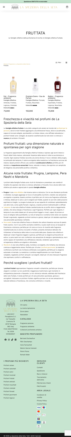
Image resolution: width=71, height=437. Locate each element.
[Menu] (4, 7)
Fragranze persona (26, 323)
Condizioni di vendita (41, 396)
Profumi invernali (9, 375)
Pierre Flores (24, 351)
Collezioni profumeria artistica (31, 330)
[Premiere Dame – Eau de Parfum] (35, 84)
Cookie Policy (42, 404)
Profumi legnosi (9, 398)
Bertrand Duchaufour (27, 338)
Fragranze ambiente (27, 326)
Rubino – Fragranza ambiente (55, 97)
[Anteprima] (20, 81)
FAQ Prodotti (41, 386)
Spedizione (41, 371)
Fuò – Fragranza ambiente (10, 97)
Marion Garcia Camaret (28, 348)
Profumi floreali (9, 391)
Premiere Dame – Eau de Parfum (35, 97)
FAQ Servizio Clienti (44, 383)
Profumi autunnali (10, 369)
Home (5, 64)
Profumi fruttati (9, 378)
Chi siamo (23, 305)
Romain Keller (25, 355)
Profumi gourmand (10, 395)
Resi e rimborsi (42, 374)
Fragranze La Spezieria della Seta (19, 64)
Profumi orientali (9, 388)
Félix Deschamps (26, 341)
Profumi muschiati (10, 385)
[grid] (66, 62)
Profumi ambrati (9, 382)
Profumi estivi (8, 372)
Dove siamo (24, 311)
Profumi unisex (9, 365)
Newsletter (24, 315)
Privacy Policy (42, 400)
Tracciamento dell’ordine (41, 378)
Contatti (40, 367)
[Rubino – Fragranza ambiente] (57, 84)
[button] (20, 77)
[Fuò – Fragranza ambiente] (13, 84)
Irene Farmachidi (26, 345)
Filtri (59, 62)
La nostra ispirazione (27, 308)
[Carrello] (67, 7)
